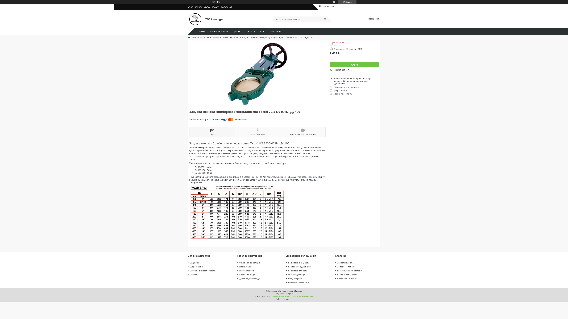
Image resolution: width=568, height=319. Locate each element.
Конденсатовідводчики (299, 266)
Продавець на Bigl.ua (284, 293)
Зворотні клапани (345, 262)
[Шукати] (325, 19)
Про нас (237, 31)
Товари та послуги (219, 31)
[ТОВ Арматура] (195, 19)
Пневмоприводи (247, 274)
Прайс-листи (275, 31)
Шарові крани (196, 266)
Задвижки (195, 262)
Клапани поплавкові (347, 274)
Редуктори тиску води (298, 262)
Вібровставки (245, 266)
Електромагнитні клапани (349, 270)
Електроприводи (247, 270)
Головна (201, 31)
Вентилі (193, 274)
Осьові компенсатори (249, 262)
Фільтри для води (296, 274)
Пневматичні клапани (347, 278)
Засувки (217, 37)
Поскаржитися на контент (278, 296)
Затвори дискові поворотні (203, 270)
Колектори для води (297, 270)
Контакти (250, 31)
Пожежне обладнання (298, 282)
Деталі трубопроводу (249, 278)
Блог (261, 31)
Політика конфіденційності (304, 296)
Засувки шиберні (231, 37)
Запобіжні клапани (346, 266)
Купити (354, 64)
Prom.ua (298, 291)
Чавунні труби (295, 278)
